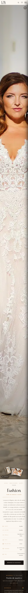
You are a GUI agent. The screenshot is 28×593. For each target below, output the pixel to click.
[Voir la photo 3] (16, 471)
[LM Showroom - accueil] (3, 2)
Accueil (6, 483)
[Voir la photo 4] (19, 472)
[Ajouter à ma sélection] (25, 8)
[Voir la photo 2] (12, 471)
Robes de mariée (13, 483)
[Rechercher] (18, 2)
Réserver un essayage (14, 562)
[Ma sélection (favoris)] (22, 2)
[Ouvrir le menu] (25, 2)
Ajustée (21, 483)
